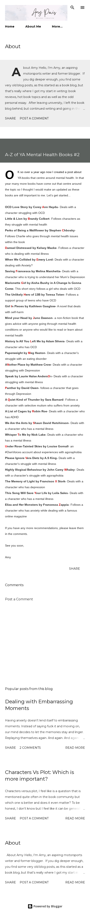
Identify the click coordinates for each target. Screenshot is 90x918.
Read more (75, 748)
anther (10, 388)
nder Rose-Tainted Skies (23, 446)
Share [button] (10, 118)
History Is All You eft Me (23, 341)
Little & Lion (14, 218)
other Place (17, 364)
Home (9, 26)
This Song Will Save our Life (26, 493)
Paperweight (14, 353)
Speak (9, 376)
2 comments (30, 748)
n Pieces (18, 306)
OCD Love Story (16, 207)
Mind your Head (16, 318)
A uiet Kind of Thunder (22, 399)
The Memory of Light (20, 481)
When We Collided (18, 259)
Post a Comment (34, 118)
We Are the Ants (16, 423)
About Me (33, 26)
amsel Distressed (18, 248)
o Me (22, 434)
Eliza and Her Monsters (21, 504)
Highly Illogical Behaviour (23, 469)
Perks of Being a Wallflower (24, 230)
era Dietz (33, 458)
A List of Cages (16, 411)
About (13, 46)
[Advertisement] (45, 644)
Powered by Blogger (47, 906)
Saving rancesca (18, 271)
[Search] (72, 7)
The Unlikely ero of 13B (22, 294)
